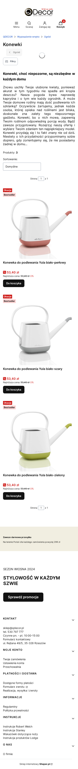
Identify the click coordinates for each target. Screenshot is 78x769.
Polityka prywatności (16, 710)
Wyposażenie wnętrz (28, 36)
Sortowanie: (10, 159)
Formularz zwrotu (14, 686)
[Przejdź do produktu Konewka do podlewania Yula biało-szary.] (39, 329)
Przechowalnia (12, 666)
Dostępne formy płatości (18, 682)
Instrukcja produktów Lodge (20, 737)
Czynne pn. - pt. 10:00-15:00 (21, 635)
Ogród (47, 36)
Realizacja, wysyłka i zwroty (20, 690)
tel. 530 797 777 (13, 631)
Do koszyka (13, 283)
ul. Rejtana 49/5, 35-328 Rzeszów (24, 643)
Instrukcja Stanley (14, 730)
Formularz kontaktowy (16, 639)
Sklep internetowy (35, 764)
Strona (33, 178)
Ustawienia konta (13, 663)
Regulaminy (10, 706)
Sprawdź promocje (23, 597)
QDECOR (8, 36)
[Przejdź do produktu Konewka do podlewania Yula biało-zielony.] (39, 435)
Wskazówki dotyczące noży (20, 734)
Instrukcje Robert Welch (17, 726)
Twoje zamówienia (14, 659)
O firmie (8, 754)
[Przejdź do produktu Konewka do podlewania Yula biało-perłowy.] (39, 223)
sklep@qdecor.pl (13, 628)
